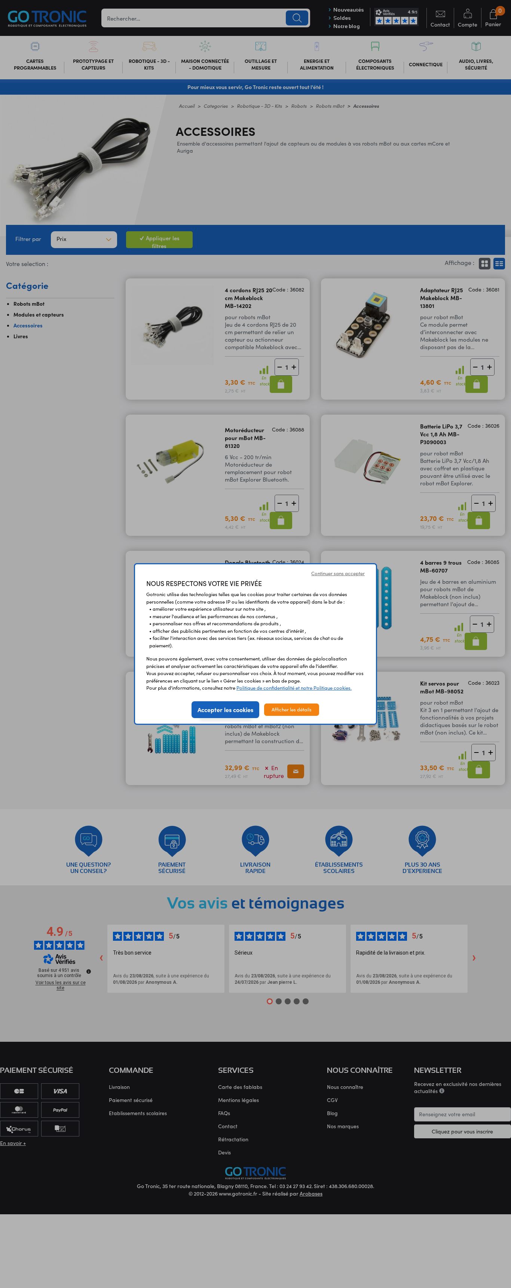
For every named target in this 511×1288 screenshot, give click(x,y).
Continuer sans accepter (338, 573)
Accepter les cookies (225, 709)
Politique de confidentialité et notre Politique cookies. (294, 687)
